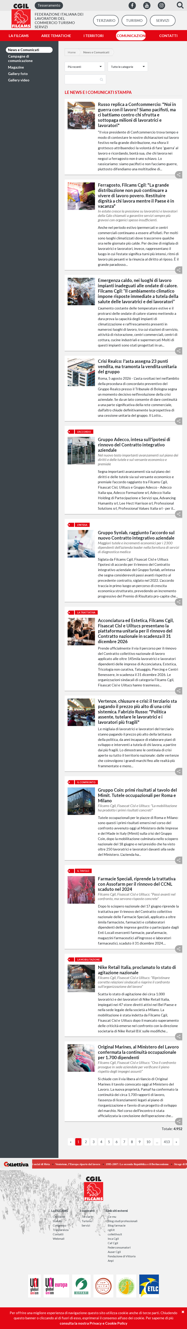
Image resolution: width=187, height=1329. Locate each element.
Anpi (111, 1260)
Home (72, 52)
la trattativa (86, 612)
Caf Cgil (113, 1243)
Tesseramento (49, 5)
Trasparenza (60, 1229)
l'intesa (82, 524)
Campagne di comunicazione (20, 58)
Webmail (58, 1238)
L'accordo (84, 431)
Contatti (58, 1234)
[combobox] (85, 67)
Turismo (87, 1221)
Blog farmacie (116, 1225)
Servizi (86, 1225)
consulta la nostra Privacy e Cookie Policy (93, 1323)
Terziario (87, 1216)
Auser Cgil (114, 1251)
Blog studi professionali (122, 1221)
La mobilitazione (88, 959)
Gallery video (18, 80)
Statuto (57, 1221)
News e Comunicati (23, 50)
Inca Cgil (113, 1238)
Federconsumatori (119, 1247)
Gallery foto (18, 74)
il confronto (86, 782)
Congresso (59, 1225)
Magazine (16, 67)
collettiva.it (115, 1234)
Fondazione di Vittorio (122, 1256)
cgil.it (111, 1229)
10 (148, 1142)
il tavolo (83, 870)
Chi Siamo (59, 1216)
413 (167, 1142)
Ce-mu (112, 1216)
